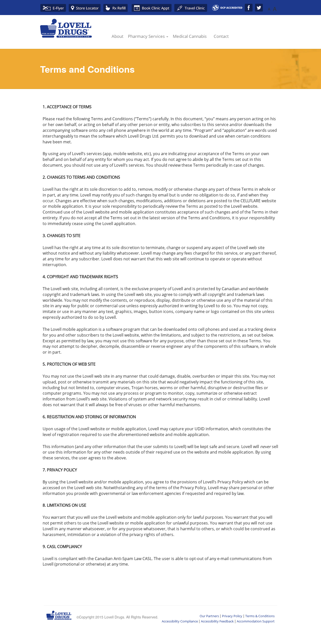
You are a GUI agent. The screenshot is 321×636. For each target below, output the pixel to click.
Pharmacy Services (147, 36)
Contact (221, 36)
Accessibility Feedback (217, 621)
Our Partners (209, 616)
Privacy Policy (232, 616)
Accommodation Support (256, 621)
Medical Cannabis (190, 36)
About (117, 36)
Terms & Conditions (260, 616)
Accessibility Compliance (180, 621)
